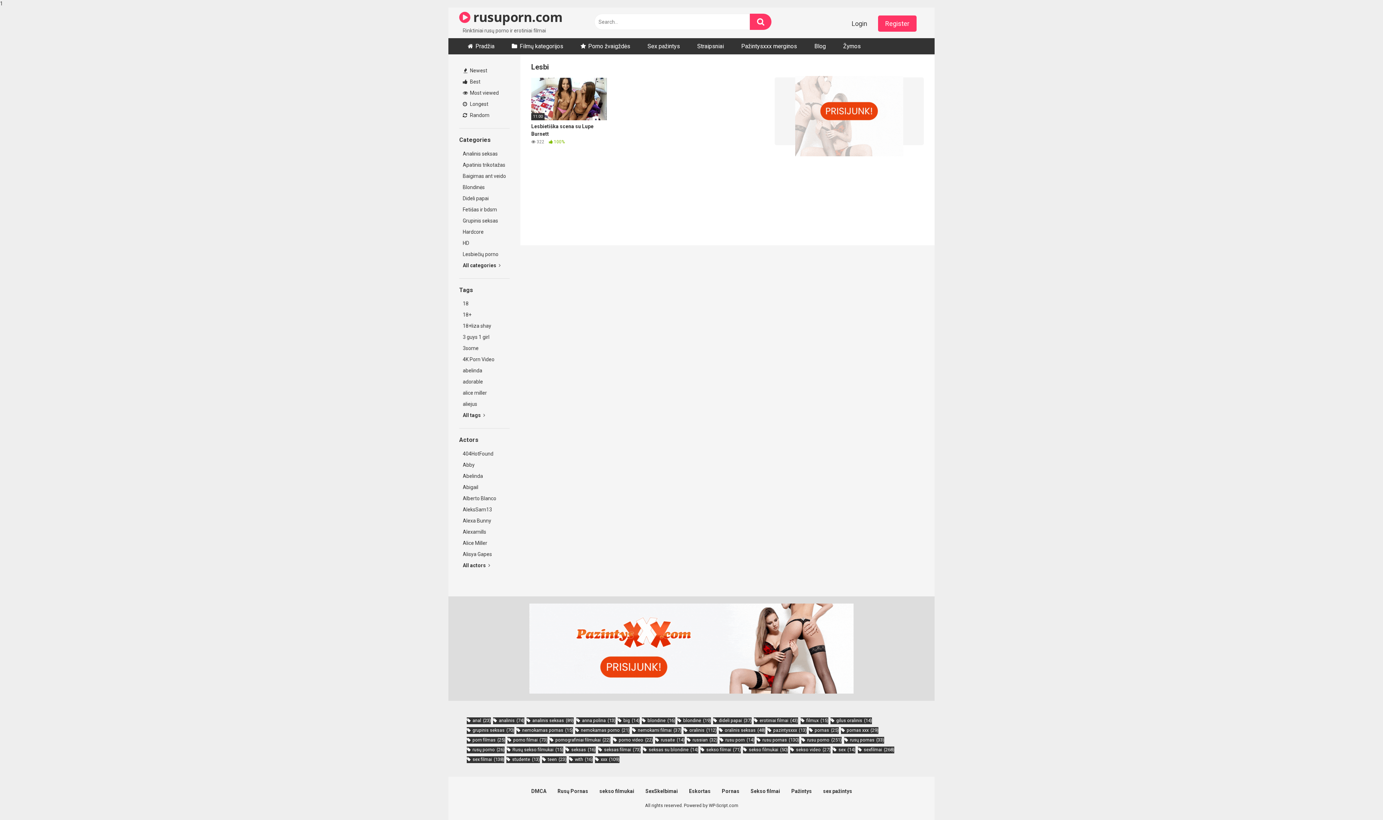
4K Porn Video (478, 359)
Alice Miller (475, 543)
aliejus (470, 404)
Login (859, 23)
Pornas (730, 791)
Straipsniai (710, 46)
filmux (817, 720)
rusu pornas (780, 740)
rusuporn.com (516, 17)
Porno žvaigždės (609, 46)
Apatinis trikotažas (484, 165)
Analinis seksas (480, 154)
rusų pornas (867, 740)
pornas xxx (862, 730)
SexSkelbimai (661, 791)
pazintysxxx (790, 730)
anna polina (599, 720)
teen (557, 759)
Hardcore (473, 232)
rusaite (673, 740)
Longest (478, 104)
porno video (636, 740)
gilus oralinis (854, 720)
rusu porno (824, 740)
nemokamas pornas (547, 730)
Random (479, 115)
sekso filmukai (768, 749)
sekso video (813, 749)
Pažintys (801, 791)
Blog (820, 46)
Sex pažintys (664, 46)
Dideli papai (476, 198)
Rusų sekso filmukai (538, 749)
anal (482, 720)
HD (466, 243)
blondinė (697, 720)
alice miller (475, 393)
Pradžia (484, 46)
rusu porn (740, 740)
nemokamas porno (605, 730)
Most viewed (484, 93)
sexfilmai (879, 749)
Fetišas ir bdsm (480, 209)
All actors (475, 565)
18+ (467, 315)
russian (705, 740)
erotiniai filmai (779, 720)
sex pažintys (837, 791)
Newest (478, 70)
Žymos (852, 46)
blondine (661, 720)
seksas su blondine (673, 749)
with (584, 759)
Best (474, 82)
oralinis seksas (745, 730)
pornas (827, 730)
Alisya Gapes (477, 554)
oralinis (703, 730)
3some (471, 348)
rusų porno (489, 749)
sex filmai (488, 759)
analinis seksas (553, 720)
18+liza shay (477, 326)
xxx (610, 759)
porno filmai (530, 740)
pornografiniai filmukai (582, 740)
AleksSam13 (477, 509)
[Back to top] (1359, 799)
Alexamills (474, 532)
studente (526, 759)
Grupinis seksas (480, 221)
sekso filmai (723, 749)
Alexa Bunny (477, 521)
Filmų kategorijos (541, 46)
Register (897, 23)
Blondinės (474, 187)
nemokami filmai (659, 730)
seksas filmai (622, 749)
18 (466, 303)
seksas (583, 749)
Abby (469, 465)
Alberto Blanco (479, 498)
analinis (511, 720)
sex (846, 749)
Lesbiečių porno (480, 254)
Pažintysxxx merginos (769, 46)
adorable (473, 382)
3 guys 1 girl (476, 337)
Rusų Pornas (573, 791)
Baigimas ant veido (484, 176)
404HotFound (478, 454)
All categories (480, 265)
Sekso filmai (765, 791)
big (631, 720)
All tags (472, 415)
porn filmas (489, 740)
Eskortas (700, 791)
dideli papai (735, 720)
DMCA (538, 791)
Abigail (470, 487)
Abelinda (473, 476)
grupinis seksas (493, 730)
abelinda (472, 370)
